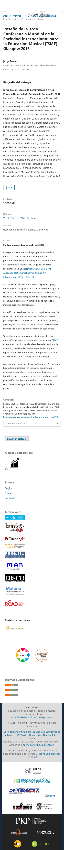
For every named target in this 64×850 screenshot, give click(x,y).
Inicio (6, 15)
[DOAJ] (15, 547)
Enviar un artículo (16, 438)
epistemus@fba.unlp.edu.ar (38, 744)
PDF (10, 187)
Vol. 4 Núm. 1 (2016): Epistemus (40, 15)
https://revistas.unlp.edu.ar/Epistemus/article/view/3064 (31, 416)
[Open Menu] (3, 8)
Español (9, 493)
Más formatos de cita (16, 423)
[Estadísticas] (14, 468)
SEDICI (55, 340)
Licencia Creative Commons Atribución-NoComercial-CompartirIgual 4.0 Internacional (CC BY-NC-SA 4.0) (27, 272)
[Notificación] (6, 468)
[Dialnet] (15, 539)
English (9, 488)
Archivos (17, 15)
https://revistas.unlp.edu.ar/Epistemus (32, 717)
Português (10, 498)
